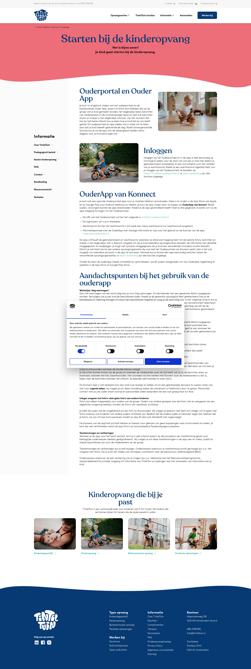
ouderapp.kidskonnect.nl (96, 234)
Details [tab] (125, 315)
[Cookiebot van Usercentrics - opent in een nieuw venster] (170, 306)
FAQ (36, 166)
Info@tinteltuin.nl (196, 633)
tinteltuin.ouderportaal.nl (155, 217)
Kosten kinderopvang (45, 159)
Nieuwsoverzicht (43, 189)
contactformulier (66, 4)
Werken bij (207, 15)
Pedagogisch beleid (44, 152)
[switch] (111, 351)
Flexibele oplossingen (120, 629)
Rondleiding (40, 181)
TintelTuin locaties (145, 15)
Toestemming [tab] (86, 315)
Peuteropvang (117, 621)
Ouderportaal (207, 4)
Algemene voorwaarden (161, 650)
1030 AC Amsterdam (198, 650)
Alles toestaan (163, 361)
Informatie (166, 15)
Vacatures (114, 642)
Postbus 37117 (194, 646)
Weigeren (88, 361)
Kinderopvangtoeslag (159, 642)
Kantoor (193, 612)
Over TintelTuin (42, 144)
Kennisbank (154, 633)
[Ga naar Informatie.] (34, 27)
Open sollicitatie (118, 650)
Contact (38, 174)
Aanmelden (186, 15)
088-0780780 (194, 629)
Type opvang (118, 612)
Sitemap (152, 654)
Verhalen (38, 197)
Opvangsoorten (119, 15)
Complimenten (156, 625)
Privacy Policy (155, 646)
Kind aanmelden (186, 4)
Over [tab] (164, 315)
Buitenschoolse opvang (121, 625)
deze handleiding (192, 174)
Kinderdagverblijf (118, 617)
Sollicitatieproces (118, 646)
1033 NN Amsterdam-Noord (202, 621)
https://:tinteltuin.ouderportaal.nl (161, 174)
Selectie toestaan (125, 361)
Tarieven (152, 629)
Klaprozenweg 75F (197, 617)
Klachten (152, 621)
